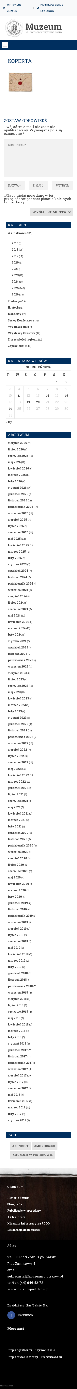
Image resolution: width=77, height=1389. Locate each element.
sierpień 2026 (17, 443)
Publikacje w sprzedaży (24, 1210)
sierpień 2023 (17, 673)
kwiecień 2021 (18, 813)
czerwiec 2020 (18, 871)
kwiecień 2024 (18, 622)
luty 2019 (15, 967)
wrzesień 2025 (18, 513)
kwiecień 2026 (18, 468)
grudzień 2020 (18, 833)
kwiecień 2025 (18, 545)
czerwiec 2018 (18, 1011)
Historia (14, 307)
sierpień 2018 (17, 999)
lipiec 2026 (16, 449)
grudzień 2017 (18, 1050)
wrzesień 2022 (18, 743)
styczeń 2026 (17, 488)
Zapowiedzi (16, 346)
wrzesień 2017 (18, 1069)
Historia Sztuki (18, 1198)
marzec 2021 (16, 820)
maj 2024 (14, 615)
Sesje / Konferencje (21, 320)
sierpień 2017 (17, 1075)
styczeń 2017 (17, 1120)
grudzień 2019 (18, 903)
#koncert (20, 1146)
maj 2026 (14, 462)
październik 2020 (20, 845)
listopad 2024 (17, 577)
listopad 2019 (17, 909)
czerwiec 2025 (18, 532)
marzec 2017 (16, 1107)
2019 (15, 256)
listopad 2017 (17, 1056)
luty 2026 (15, 481)
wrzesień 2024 (18, 590)
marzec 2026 (17, 475)
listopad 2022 (17, 730)
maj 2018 (14, 1018)
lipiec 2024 (16, 602)
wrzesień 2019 (18, 922)
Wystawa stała (18, 327)
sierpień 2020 (17, 858)
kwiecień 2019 (18, 954)
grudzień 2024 (18, 570)
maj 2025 (14, 539)
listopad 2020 (17, 839)
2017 (15, 249)
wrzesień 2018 (18, 992)
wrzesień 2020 (18, 852)
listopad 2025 (17, 500)
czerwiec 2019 (18, 941)
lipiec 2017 (15, 1082)
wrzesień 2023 (18, 666)
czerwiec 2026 (18, 456)
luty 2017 (15, 1114)
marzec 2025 (17, 551)
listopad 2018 (17, 979)
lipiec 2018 (15, 1005)
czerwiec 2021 (18, 801)
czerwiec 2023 (18, 686)
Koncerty (15, 314)
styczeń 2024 (17, 641)
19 (28, 402)
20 (38, 402)
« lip (9, 422)
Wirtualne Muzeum (14, 8)
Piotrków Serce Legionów (51, 8)
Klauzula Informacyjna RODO (28, 1223)
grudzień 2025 (18, 494)
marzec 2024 (17, 628)
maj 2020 (14, 877)
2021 (15, 269)
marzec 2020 (17, 890)
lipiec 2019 (15, 935)
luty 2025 (15, 558)
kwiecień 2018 (18, 1024)
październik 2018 (20, 986)
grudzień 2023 (18, 647)
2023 (15, 275)
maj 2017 (14, 1095)
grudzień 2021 (18, 788)
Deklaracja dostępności (23, 1230)
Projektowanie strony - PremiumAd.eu (34, 1357)
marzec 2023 (17, 705)
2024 (15, 281)
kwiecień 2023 (18, 698)
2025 (15, 288)
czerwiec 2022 (18, 762)
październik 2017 (20, 1063)
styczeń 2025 (17, 564)
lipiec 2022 (16, 756)
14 (47, 395)
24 (10, 409)
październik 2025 (20, 507)
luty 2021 (15, 826)
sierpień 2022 (17, 749)
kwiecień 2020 (18, 884)
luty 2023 (15, 711)
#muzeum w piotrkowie (32, 1155)
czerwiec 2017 (18, 1088)
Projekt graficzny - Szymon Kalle (31, 1350)
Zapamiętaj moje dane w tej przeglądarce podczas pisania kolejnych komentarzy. (37, 198)
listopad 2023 (17, 654)
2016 (15, 243)
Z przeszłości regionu (23, 339)
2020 (15, 262)
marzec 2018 (16, 1031)
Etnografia (14, 1204)
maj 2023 (14, 692)
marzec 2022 (17, 781)
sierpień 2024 (17, 596)
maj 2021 (14, 807)
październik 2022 (20, 737)
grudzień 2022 (18, 724)
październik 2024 (20, 583)
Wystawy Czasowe (21, 333)
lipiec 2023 (16, 679)
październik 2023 (20, 660)
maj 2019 (14, 947)
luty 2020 (15, 896)
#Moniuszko (44, 1146)
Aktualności (17, 233)
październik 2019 (20, 916)
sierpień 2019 (17, 928)
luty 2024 (15, 634)
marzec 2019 (16, 960)
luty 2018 (15, 1037)
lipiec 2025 (16, 526)
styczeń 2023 (17, 718)
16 (66, 395)
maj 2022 (14, 769)
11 (19, 395)
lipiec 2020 (16, 865)
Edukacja (14, 301)
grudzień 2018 (18, 973)
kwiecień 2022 (18, 775)
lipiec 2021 (15, 794)
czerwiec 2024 (18, 609)
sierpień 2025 (17, 519)
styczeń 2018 (17, 1043)
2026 (15, 294)
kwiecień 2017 (18, 1101)
